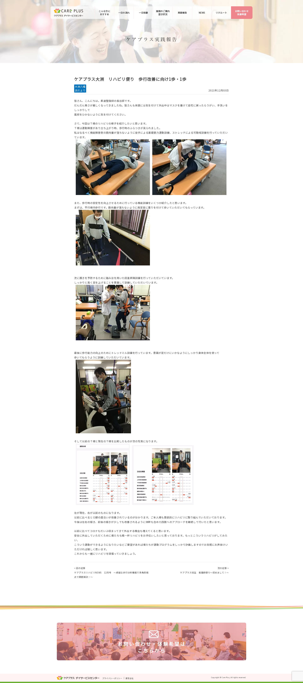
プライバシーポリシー (112, 678)
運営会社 (129, 678)
